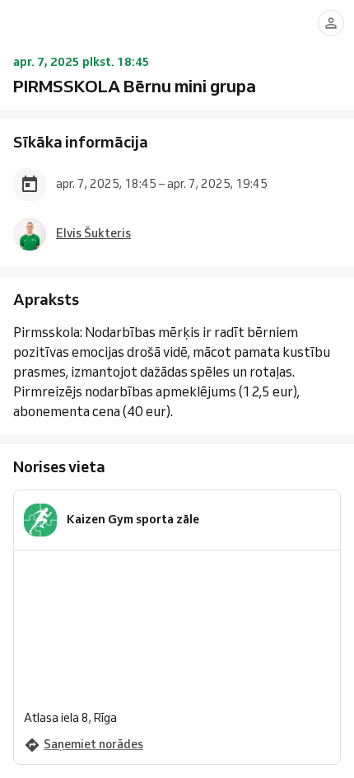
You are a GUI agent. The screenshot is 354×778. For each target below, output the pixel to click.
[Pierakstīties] (331, 23)
